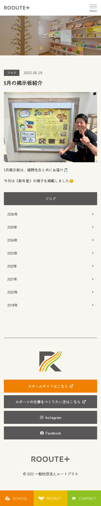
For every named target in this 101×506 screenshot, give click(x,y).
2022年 (12, 266)
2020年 (13, 292)
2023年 (13, 253)
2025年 (12, 227)
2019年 (13, 305)
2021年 (12, 279)
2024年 (13, 240)
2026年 (13, 214)
